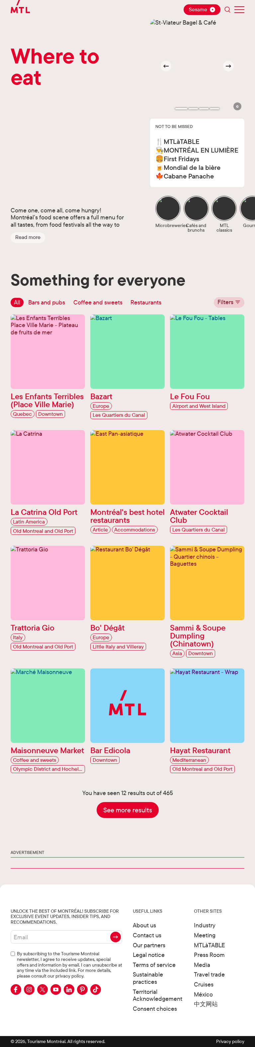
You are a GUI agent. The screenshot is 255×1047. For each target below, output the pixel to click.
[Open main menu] (239, 9)
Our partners (149, 945)
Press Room (209, 955)
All (17, 302)
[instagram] (29, 989)
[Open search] (227, 10)
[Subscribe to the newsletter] (115, 937)
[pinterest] (82, 989)
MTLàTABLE (209, 945)
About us (144, 925)
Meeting (204, 935)
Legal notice (149, 955)
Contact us (147, 935)
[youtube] (55, 989)
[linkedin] (69, 989)
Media (202, 965)
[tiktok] (95, 989)
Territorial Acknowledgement (157, 995)
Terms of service (154, 965)
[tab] (181, 108)
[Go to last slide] (166, 66)
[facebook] (16, 989)
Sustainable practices (148, 978)
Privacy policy (230, 1041)
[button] (28, 237)
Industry (204, 925)
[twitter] (42, 989)
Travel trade (209, 974)
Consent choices (155, 1008)
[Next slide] (228, 66)
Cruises (203, 984)
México (203, 994)
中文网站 (206, 1004)
